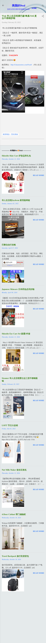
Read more (38, 175)
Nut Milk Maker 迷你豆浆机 (14, 469)
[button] (43, 16)
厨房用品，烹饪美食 (10, 134)
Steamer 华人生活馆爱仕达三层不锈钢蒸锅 (20, 379)
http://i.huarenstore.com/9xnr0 (21, 64)
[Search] (43, 6)
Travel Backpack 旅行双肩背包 (15, 556)
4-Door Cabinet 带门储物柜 (14, 514)
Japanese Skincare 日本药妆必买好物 (18, 289)
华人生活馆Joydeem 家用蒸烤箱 (16, 200)
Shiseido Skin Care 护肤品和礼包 (16, 155)
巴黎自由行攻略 (9, 244)
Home (34, 8)
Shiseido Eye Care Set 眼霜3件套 (16, 333)
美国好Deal (18, 5)
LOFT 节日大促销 (10, 425)
